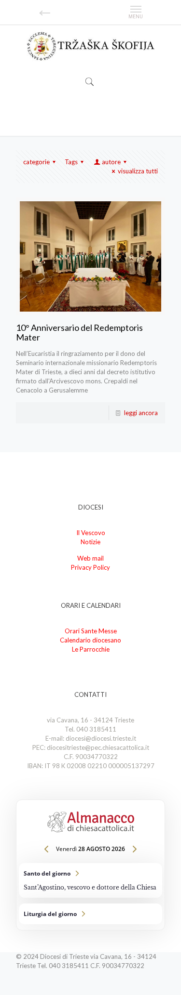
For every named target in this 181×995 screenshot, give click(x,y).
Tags (71, 162)
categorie (36, 162)
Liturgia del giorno (90, 913)
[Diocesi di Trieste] (90, 46)
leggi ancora (141, 413)
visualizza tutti (138, 171)
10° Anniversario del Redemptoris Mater (79, 332)
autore (111, 162)
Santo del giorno (90, 880)
